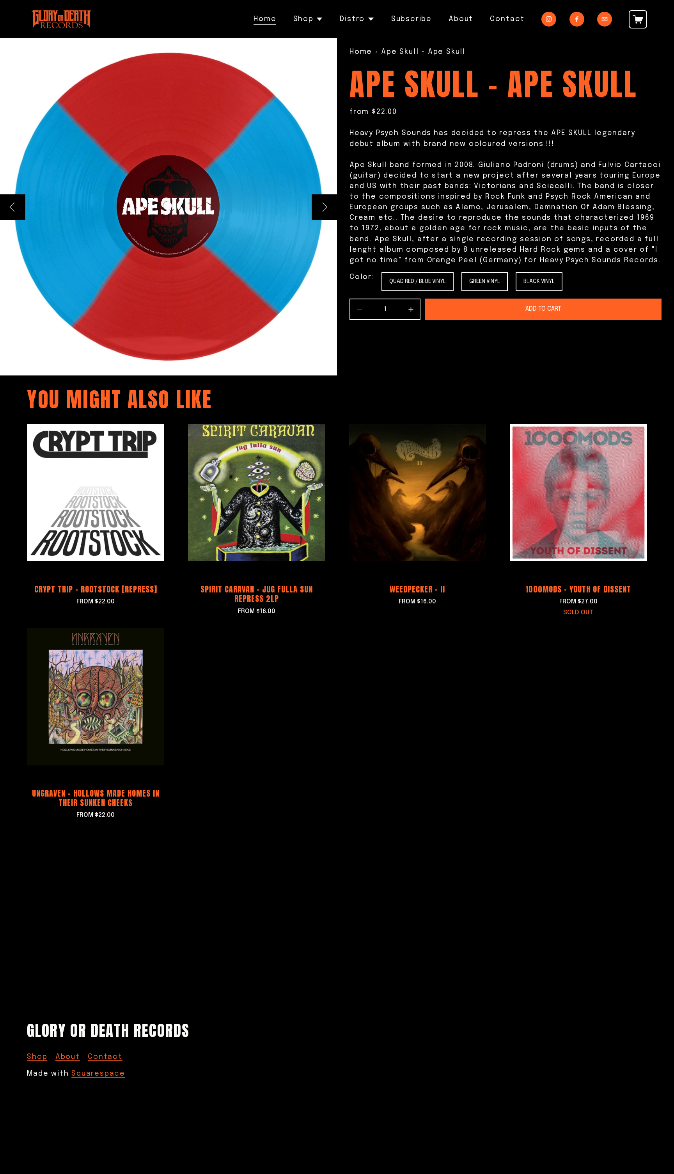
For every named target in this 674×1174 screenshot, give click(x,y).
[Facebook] (576, 19)
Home (265, 19)
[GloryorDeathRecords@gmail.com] (604, 19)
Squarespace (98, 1073)
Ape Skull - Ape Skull (423, 51)
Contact (507, 19)
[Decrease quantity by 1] (359, 309)
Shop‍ (37, 1056)
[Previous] (12, 207)
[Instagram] (548, 19)
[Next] (324, 207)
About (461, 19)
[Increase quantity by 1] (411, 309)
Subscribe (411, 19)
